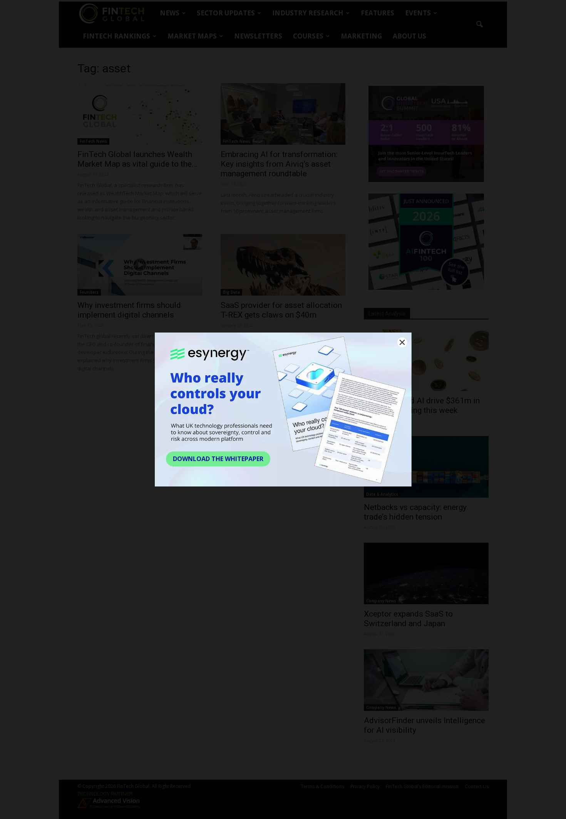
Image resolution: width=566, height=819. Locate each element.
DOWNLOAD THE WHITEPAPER (218, 459)
